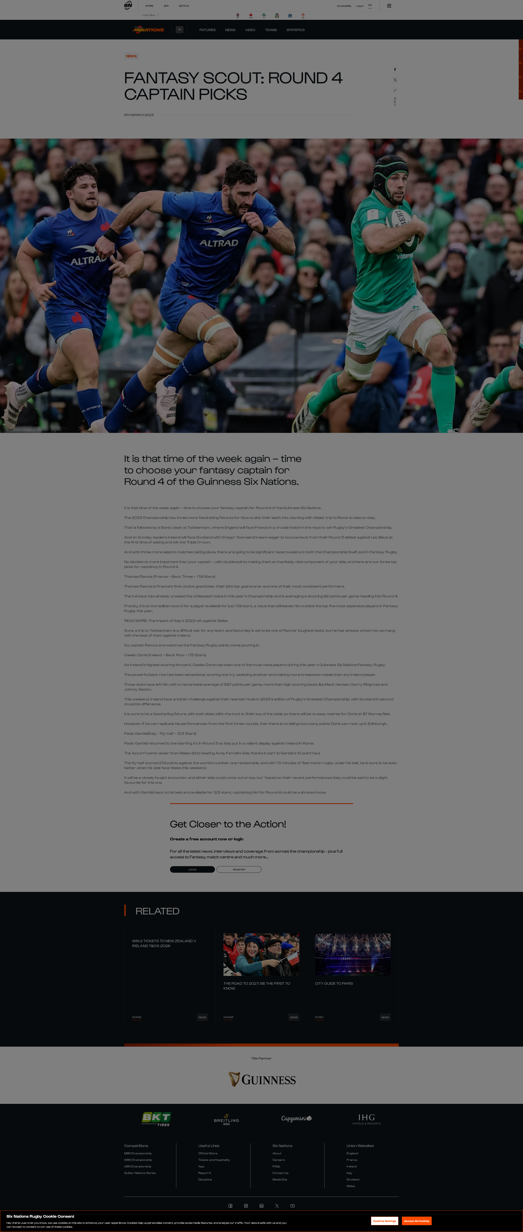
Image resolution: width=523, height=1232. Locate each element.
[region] (261, 1221)
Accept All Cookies (416, 1220)
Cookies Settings (384, 1220)
